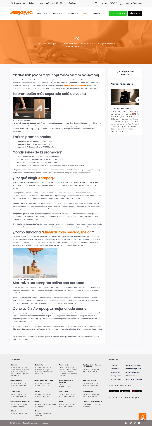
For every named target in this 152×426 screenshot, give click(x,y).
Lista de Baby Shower (133, 365)
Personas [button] (41, 13)
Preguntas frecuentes (133, 3)
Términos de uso (132, 376)
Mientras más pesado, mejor (75, 86)
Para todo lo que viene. (121, 108)
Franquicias (95, 13)
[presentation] (138, 100)
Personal (114, 365)
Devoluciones (115, 372)
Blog (84, 13)
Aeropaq (45, 178)
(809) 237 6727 (110, 3)
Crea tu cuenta (118, 13)
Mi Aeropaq (135, 13)
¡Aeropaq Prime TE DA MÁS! (41, 3)
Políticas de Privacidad (134, 379)
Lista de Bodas (116, 379)
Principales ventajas (133, 372)
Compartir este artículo (126, 73)
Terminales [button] (71, 13)
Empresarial (115, 369)
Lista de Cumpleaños (133, 369)
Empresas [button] (56, 13)
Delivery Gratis (116, 376)
